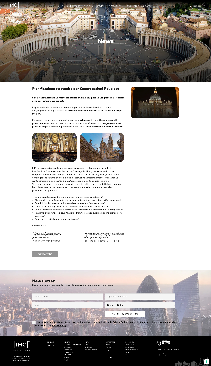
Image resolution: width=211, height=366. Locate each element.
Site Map (128, 352)
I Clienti (67, 342)
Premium (109, 347)
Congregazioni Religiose (72, 345)
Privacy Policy (129, 345)
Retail (108, 345)
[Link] (159, 355)
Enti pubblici (68, 355)
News (108, 350)
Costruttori (67, 347)
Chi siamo (50, 342)
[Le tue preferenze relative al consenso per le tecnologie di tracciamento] (206, 361)
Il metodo (50, 346)
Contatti (109, 357)
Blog (108, 354)
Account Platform (91, 350)
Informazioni (130, 342)
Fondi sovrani (68, 352)
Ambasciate (68, 350)
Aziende (66, 357)
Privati (66, 360)
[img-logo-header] (12, 6)
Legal (87, 345)
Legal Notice (129, 347)
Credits (127, 355)
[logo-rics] (168, 343)
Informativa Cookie (131, 350)
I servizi (88, 342)
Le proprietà (111, 342)
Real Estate (88, 347)
